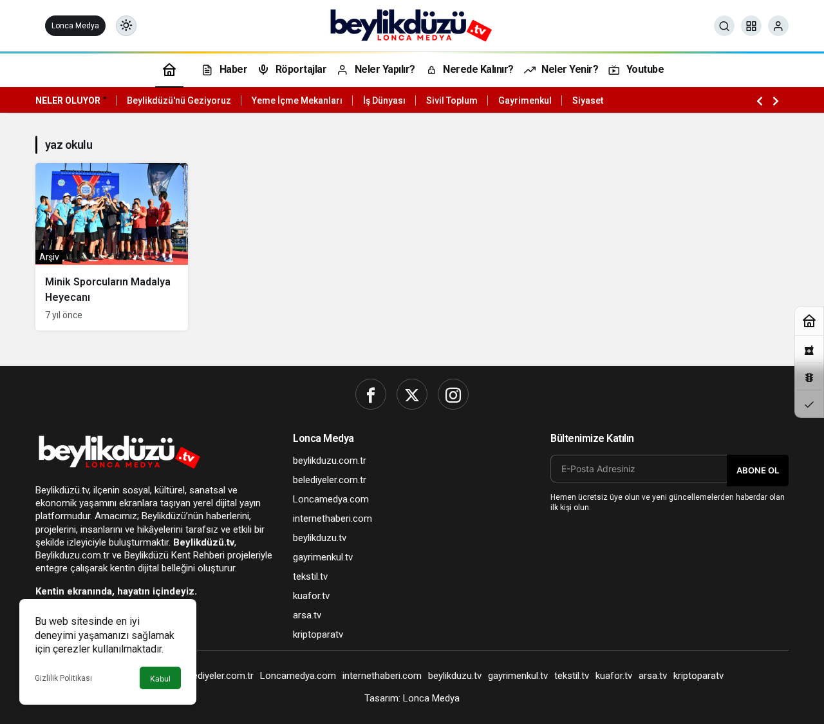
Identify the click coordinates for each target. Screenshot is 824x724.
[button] (751, 25)
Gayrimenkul (525, 100)
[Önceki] (759, 100)
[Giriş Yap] (778, 25)
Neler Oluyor (67, 100)
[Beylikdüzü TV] (412, 25)
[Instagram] (453, 394)
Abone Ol (757, 470)
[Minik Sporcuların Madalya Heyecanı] (111, 246)
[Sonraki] (776, 100)
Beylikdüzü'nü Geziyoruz (179, 100)
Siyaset (587, 100)
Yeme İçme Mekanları (297, 100)
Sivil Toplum (452, 100)
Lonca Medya (75, 25)
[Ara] (724, 25)
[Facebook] (370, 394)
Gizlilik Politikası (63, 678)
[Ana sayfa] (169, 69)
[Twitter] (412, 394)
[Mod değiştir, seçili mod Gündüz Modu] (126, 25)
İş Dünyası (384, 100)
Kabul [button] (160, 678)
